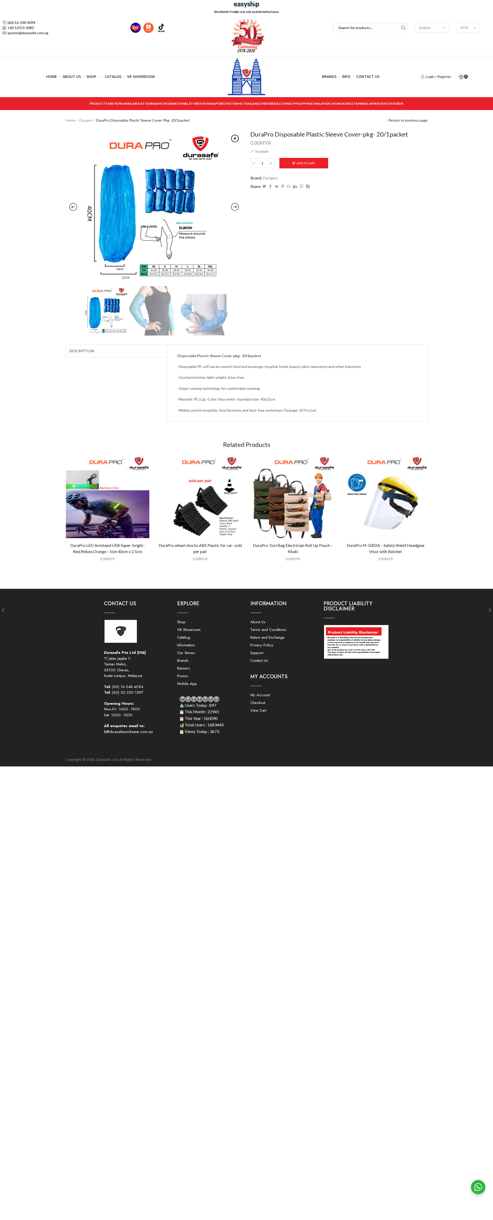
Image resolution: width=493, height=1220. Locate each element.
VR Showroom (141, 76)
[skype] (307, 186)
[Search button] (403, 27)
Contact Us (368, 76)
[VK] (276, 186)
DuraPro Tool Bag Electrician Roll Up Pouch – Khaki (293, 548)
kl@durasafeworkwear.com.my (128, 732)
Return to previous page (408, 120)
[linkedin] (295, 186)
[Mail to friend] (289, 186)
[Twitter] (264, 186)
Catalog (113, 76)
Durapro (85, 120)
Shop (91, 76)
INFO (346, 76)
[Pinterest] (283, 186)
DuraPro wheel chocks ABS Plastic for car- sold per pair (200, 548)
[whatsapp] (301, 186)
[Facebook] (270, 186)
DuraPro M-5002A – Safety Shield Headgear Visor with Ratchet (386, 548)
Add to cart (306, 163)
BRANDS (329, 76)
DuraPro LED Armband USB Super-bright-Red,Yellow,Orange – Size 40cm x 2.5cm (107, 548)
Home (51, 76)
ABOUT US (72, 76)
